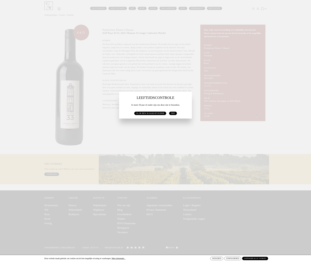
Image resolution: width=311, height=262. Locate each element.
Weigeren (216, 258)
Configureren (232, 258)
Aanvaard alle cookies (255, 258)
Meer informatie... (118, 258)
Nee (173, 113)
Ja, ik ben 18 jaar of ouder (150, 113)
